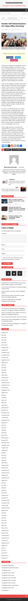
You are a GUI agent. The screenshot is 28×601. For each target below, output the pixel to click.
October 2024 (4, 387)
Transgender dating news (7, 565)
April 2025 (3, 372)
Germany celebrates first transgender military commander (15, 217)
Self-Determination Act (19, 149)
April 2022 (3, 460)
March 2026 (4, 345)
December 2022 (5, 442)
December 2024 (5, 382)
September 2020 (5, 508)
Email (2, 249)
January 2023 (4, 440)
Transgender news (5, 570)
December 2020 (5, 500)
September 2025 (5, 360)
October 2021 (4, 475)
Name (3, 244)
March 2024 (4, 405)
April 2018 (3, 525)
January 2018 (4, 533)
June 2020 (3, 515)
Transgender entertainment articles (10, 567)
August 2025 (4, 362)
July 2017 (3, 548)
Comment (3, 233)
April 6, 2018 (12, 204)
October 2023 (4, 417)
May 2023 (3, 430)
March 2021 (4, 493)
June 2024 (3, 397)
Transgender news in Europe (8, 583)
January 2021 (4, 498)
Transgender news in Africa (8, 572)
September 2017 (5, 543)
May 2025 (3, 370)
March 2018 (4, 528)
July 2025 (3, 365)
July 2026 (3, 335)
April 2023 (3, 432)
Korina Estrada (16, 29)
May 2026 (3, 340)
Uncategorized (5, 590)
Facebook (10, 57)
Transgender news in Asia (7, 575)
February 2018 (4, 530)
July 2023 (3, 425)
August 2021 (4, 480)
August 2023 (4, 422)
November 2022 (5, 445)
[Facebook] (8, 273)
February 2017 (4, 555)
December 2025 (5, 352)
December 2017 (5, 535)
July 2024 (3, 395)
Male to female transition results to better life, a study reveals (16, 201)
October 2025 (4, 357)
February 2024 (4, 407)
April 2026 (3, 342)
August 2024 (4, 392)
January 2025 (4, 380)
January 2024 (4, 410)
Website (3, 253)
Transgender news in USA (7, 587)
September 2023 (5, 420)
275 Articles (21, 167)
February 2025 (4, 377)
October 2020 (4, 505)
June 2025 (3, 367)
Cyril (20, 220)
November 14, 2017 (13, 220)
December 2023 (5, 412)
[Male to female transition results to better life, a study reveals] (4, 201)
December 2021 (5, 470)
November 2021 (5, 473)
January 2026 (4, 350)
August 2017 (4, 545)
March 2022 (4, 462)
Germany (7, 149)
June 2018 (3, 520)
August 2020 (4, 510)
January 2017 (4, 558)
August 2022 (4, 450)
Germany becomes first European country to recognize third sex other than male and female (17, 209)
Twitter (17, 57)
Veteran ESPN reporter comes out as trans (16, 317)
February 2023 (4, 437)
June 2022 (3, 455)
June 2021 (3, 485)
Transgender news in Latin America (10, 585)
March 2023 (4, 435)
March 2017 (4, 553)
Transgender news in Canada (8, 580)
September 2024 (5, 390)
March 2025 (4, 375)
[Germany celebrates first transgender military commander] (4, 217)
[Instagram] (19, 273)
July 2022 (3, 452)
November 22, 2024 (7, 29)
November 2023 (5, 415)
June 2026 (3, 337)
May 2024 (3, 400)
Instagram (14, 60)
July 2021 (3, 483)
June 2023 (3, 427)
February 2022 (4, 465)
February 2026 (4, 347)
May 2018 (3, 523)
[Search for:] (14, 13)
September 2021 (5, 478)
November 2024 (5, 385)
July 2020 (3, 513)
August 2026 (4, 332)
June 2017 (3, 550)
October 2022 (4, 447)
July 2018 (3, 518)
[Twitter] (14, 273)
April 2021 (3, 490)
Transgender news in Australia (8, 577)
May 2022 (3, 457)
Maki (17, 204)
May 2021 (3, 488)
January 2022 (4, 467)
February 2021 (4, 495)
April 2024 (3, 402)
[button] (26, 10)
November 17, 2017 (13, 213)
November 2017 (5, 538)
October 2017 (4, 540)
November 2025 (5, 355)
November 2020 (5, 503)
